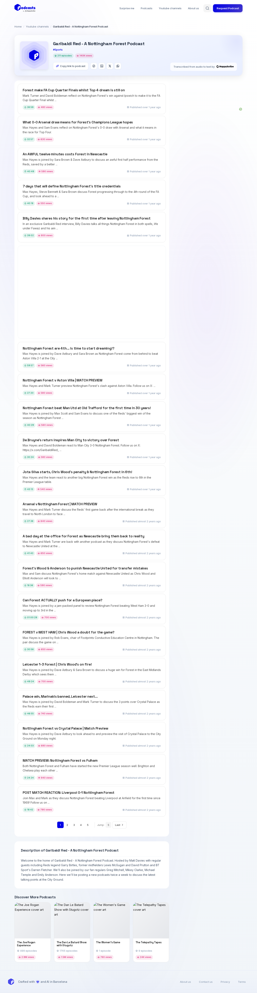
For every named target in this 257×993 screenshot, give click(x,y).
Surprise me (126, 8)
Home (18, 26)
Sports (59, 49)
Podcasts (146, 8)
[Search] (207, 8)
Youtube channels (170, 8)
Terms (242, 981)
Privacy (225, 981)
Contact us (206, 981)
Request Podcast (228, 8)
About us (193, 8)
